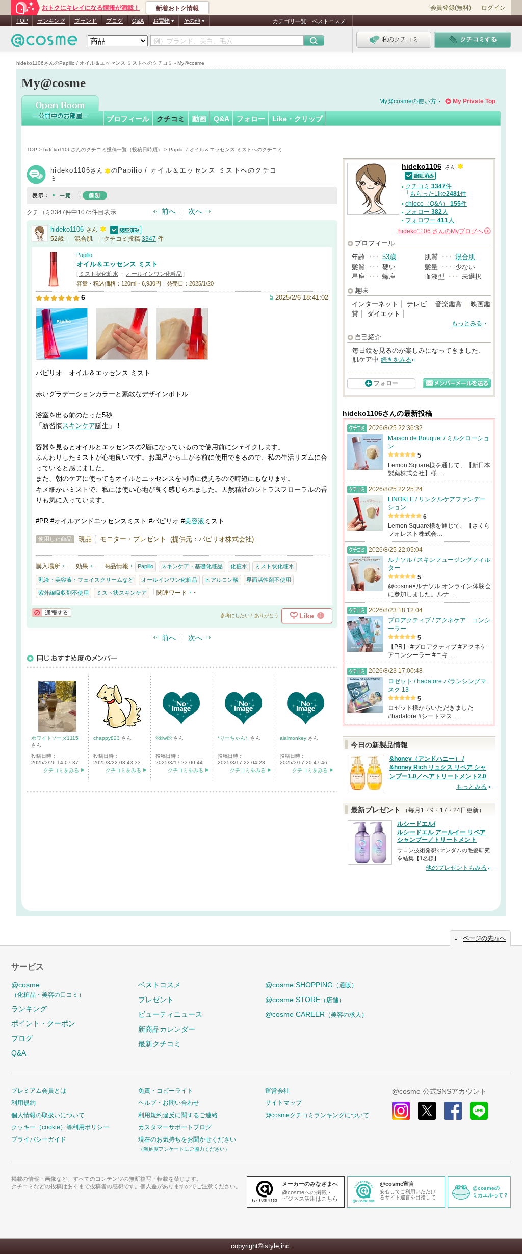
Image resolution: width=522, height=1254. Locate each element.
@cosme (48, 990)
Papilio (84, 255)
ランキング (51, 21)
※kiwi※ (164, 738)
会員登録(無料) (450, 7)
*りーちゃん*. (234, 738)
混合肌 (465, 257)
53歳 (389, 257)
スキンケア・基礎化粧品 (192, 566)
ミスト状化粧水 (98, 274)
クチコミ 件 (428, 186)
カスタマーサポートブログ (175, 1127)
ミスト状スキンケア (121, 593)
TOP (22, 21)
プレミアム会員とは (38, 1090)
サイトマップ (283, 1102)
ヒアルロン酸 (222, 580)
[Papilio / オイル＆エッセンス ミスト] (53, 282)
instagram (401, 1111)
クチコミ (170, 119)
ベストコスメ (329, 21)
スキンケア (78, 426)
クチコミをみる (61, 770)
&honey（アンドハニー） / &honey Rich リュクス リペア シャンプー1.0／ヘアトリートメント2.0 (437, 767)
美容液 (194, 521)
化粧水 (238, 566)
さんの (443, 231)
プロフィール (128, 119)
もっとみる (467, 323)
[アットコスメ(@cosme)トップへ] (44, 43)
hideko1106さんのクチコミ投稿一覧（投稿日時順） (103, 149)
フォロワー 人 (429, 220)
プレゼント (156, 999)
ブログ (114, 21)
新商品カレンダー (166, 1029)
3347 (149, 238)
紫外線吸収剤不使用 (63, 593)
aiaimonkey (294, 738)
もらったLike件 (438, 193)
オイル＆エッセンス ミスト (117, 264)
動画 (199, 119)
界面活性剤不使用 (268, 580)
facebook (453, 1111)
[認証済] (124, 229)
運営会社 (277, 1090)
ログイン (493, 7)
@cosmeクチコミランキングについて (317, 1115)
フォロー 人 (426, 211)
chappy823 (107, 738)
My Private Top (474, 101)
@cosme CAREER (316, 1014)
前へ (169, 211)
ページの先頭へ (484, 938)
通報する (51, 612)
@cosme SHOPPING (311, 985)
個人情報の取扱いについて (48, 1115)
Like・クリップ (297, 119)
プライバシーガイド (38, 1139)
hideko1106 (67, 229)
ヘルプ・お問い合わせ (168, 1102)
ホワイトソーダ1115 (55, 738)
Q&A (138, 21)
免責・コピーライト (165, 1090)
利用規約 (23, 1102)
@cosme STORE (305, 999)
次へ (195, 211)
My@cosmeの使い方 (407, 101)
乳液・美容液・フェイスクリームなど (86, 580)
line (479, 1111)
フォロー (251, 119)
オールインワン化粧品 (154, 274)
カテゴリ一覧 (289, 21)
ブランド (85, 21)
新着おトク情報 (177, 8)
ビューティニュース (170, 1014)
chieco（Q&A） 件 (436, 203)
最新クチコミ (159, 1044)
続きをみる (396, 359)
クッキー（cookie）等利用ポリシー (60, 1127)
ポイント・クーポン (43, 1023)
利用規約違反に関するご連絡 (178, 1115)
